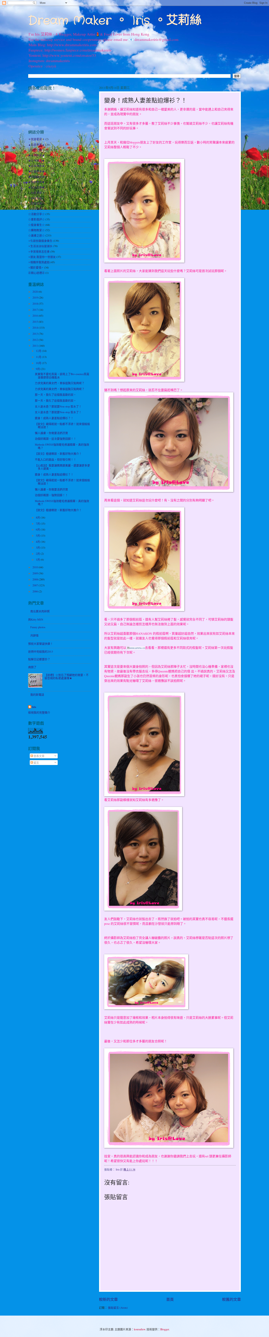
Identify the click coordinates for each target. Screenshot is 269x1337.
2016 (35, 315)
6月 (38, 529)
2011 (35, 346)
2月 (38, 553)
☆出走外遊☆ (36, 192)
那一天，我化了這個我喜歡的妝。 (55, 394)
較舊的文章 (231, 1299)
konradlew (139, 1329)
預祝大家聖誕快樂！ (40, 644)
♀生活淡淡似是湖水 (40, 246)
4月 (38, 541)
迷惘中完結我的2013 (40, 651)
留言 (36, 762)
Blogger (164, 1329)
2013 (35, 334)
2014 (35, 327)
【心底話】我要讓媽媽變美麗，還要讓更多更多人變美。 (62, 467)
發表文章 (39, 756)
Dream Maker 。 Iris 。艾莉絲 (115, 20)
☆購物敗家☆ (36, 230)
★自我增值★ (36, 166)
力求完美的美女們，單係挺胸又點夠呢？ (59, 383)
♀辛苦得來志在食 (39, 251)
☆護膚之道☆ (36, 235)
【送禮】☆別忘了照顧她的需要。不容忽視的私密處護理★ (67, 676)
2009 (35, 573)
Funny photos (37, 627)
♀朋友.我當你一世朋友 (42, 257)
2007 (35, 585)
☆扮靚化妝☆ (36, 198)
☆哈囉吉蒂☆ (36, 209)
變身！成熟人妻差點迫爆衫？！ (54, 418)
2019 (35, 297)
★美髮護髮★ (36, 176)
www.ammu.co (137, 648)
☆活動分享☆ (36, 214)
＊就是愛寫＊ (36, 139)
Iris (34, 707)
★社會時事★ (36, 171)
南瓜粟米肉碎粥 (40, 611)
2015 (35, 322)
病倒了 (32, 667)
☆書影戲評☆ (36, 219)
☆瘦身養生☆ (36, 225)
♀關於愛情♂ (36, 267)
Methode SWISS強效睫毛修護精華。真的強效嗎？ (62, 446)
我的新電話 (37, 694)
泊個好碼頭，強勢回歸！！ (51, 495)
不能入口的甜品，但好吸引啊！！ (55, 459)
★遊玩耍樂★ (36, 187)
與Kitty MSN (35, 619)
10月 (39, 363)
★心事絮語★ (36, 155)
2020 (35, 291)
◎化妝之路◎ (36, 150)
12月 (39, 351)
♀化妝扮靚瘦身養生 (40, 241)
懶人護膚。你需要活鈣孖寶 (51, 433)
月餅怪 (34, 635)
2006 (35, 591)
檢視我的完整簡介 (39, 712)
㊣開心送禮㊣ (36, 273)
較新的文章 (108, 1299)
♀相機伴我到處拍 (39, 262)
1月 (38, 559)
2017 (35, 310)
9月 (38, 369)
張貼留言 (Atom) (118, 1307)
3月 (38, 547)
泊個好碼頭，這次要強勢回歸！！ (55, 438)
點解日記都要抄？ (39, 659)
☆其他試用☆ (36, 203)
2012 (35, 340)
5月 (38, 535)
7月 (38, 523)
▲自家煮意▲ (36, 144)
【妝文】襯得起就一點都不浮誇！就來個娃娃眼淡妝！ (62, 425)
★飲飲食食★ (36, 182)
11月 (39, 357)
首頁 (170, 1299)
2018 (35, 303)
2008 (35, 579)
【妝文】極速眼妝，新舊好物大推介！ (58, 453)
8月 (38, 517)
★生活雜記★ (36, 160)
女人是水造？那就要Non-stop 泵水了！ (58, 406)
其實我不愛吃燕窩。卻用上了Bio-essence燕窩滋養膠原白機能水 (62, 375)
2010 (35, 567)
